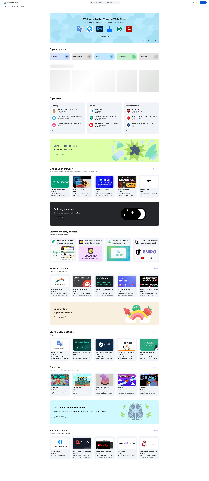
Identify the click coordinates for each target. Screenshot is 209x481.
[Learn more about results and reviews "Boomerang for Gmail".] (55, 291)
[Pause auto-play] (155, 40)
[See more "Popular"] (92, 131)
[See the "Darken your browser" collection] (60, 218)
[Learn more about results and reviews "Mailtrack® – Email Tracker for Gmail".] (100, 291)
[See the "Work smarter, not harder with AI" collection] (60, 416)
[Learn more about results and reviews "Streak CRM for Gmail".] (122, 291)
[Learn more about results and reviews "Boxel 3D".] (122, 390)
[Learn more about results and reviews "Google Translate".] (55, 355)
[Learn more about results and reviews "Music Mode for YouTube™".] (100, 453)
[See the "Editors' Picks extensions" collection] (60, 155)
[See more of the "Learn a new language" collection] (155, 332)
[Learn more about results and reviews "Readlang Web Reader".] (144, 355)
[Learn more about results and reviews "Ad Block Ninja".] (136, 113)
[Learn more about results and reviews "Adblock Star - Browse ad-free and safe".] (136, 120)
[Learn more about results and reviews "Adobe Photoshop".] (77, 192)
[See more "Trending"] (54, 131)
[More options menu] (193, 2)
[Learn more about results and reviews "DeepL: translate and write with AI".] (100, 355)
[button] (197, 2)
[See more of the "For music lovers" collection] (155, 431)
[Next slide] (151, 40)
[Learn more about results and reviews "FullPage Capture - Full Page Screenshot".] (62, 120)
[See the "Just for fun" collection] (60, 318)
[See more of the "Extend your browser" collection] (155, 169)
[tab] (6, 6)
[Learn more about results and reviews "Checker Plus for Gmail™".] (77, 291)
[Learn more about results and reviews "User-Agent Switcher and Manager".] (62, 113)
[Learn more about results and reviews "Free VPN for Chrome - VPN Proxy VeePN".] (99, 120)
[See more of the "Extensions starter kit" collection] (104, 36)
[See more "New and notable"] (129, 131)
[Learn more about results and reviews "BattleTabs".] (55, 390)
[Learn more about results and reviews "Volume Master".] (99, 113)
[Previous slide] (143, 40)
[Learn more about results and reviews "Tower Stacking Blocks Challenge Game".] (100, 390)
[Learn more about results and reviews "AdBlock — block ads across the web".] (99, 127)
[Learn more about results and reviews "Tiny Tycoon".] (77, 390)
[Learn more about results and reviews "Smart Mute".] (122, 453)
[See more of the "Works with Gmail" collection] (155, 269)
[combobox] (107, 3)
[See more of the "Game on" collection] (155, 367)
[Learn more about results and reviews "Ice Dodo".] (144, 390)
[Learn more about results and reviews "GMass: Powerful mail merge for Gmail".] (144, 291)
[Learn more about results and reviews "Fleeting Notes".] (144, 192)
